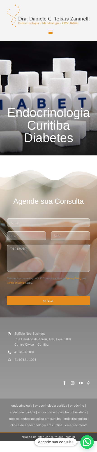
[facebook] (64, 383)
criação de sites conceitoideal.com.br (48, 437)
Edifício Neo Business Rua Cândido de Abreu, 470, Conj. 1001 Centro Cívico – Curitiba (43, 339)
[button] (87, 442)
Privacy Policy (73, 278)
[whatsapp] (88, 383)
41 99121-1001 (25, 359)
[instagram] (72, 383)
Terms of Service (16, 282)
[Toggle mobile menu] (50, 32)
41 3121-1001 (24, 352)
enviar (48, 300)
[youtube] (81, 383)
